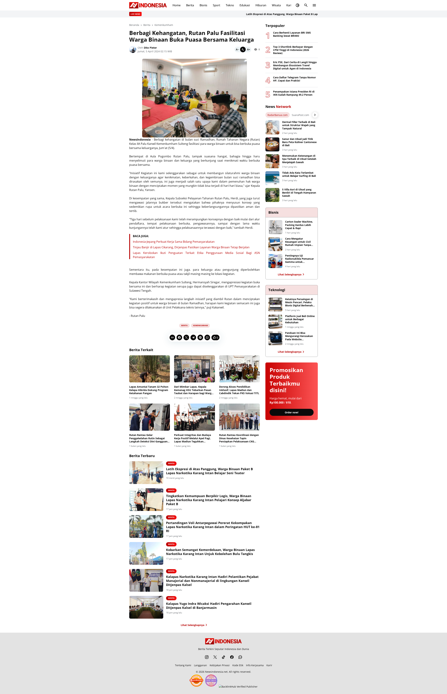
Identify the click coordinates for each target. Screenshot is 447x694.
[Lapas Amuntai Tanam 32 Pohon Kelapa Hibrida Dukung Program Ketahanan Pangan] (149, 369)
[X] (186, 337)
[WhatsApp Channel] (240, 657)
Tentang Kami (183, 665)
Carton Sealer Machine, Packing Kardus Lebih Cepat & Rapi (299, 225)
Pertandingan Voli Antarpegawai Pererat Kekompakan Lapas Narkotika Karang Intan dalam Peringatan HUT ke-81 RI (212, 527)
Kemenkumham (200, 325)
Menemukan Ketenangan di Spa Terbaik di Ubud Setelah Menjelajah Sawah (299, 159)
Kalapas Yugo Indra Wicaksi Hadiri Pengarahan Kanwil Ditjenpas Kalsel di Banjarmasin (208, 606)
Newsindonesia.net (216, 671)
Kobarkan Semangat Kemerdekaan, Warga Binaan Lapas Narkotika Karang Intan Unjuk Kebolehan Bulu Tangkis (210, 552)
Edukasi (245, 5)
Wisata (276, 5)
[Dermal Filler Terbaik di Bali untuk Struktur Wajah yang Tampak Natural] (272, 127)
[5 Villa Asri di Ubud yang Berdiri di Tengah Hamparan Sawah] (272, 195)
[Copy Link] (172, 337)
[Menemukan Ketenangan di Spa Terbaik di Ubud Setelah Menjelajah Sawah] (272, 161)
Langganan (200, 665)
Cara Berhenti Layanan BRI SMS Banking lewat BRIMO (292, 34)
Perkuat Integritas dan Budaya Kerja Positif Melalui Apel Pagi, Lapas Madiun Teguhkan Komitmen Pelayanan (192, 438)
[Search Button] (305, 5)
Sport (216, 5)
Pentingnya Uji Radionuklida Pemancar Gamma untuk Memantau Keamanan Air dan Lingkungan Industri (299, 259)
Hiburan (260, 5)
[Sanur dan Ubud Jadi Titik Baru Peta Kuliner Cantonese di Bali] (272, 144)
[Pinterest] (200, 337)
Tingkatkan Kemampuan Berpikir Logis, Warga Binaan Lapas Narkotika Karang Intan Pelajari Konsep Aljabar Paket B (208, 500)
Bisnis (203, 5)
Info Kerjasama (255, 665)
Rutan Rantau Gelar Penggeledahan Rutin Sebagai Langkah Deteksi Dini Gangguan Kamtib (148, 438)
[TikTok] (223, 657)
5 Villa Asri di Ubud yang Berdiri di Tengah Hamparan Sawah (299, 192)
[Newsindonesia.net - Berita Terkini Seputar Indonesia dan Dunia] (148, 5)
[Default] (243, 49)
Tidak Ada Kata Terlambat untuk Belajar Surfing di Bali (299, 174)
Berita (190, 5)
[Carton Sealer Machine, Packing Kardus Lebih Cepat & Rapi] (275, 227)
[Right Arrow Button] (315, 115)
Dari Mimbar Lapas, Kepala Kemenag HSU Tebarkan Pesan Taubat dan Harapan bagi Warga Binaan (193, 390)
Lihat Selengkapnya (192, 625)
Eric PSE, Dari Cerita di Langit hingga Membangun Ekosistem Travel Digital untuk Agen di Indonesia (295, 65)
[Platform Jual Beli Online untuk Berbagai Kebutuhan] (275, 322)
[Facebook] (179, 337)
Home (177, 5)
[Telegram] (193, 337)
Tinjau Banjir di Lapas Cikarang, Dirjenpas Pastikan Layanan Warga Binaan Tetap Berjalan (191, 247)
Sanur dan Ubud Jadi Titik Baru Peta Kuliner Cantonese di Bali (299, 142)
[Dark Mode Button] (297, 5)
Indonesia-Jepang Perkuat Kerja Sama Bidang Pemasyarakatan (174, 242)
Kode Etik (237, 665)
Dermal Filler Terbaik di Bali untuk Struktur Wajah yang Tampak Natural (298, 125)
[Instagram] (206, 657)
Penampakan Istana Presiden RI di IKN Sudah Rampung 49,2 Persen (293, 93)
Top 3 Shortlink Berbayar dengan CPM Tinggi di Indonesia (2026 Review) (293, 50)
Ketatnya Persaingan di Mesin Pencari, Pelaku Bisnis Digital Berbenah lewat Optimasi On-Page (299, 302)
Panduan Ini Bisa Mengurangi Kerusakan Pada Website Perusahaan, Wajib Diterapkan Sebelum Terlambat (299, 336)
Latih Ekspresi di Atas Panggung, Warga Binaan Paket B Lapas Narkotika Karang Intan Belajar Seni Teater (290, 14)
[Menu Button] (314, 5)
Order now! (291, 412)
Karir (289, 5)
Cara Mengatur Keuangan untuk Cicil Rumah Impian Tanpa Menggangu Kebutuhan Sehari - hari (299, 242)
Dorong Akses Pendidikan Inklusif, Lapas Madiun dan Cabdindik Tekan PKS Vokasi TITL (239, 390)
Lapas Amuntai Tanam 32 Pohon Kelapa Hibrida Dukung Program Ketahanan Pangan (148, 390)
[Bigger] (248, 49)
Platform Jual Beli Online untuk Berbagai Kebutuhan (300, 319)
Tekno (230, 5)
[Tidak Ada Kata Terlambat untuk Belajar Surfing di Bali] (272, 178)
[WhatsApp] (207, 337)
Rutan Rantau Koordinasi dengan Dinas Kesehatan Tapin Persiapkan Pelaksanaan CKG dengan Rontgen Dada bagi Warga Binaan (239, 438)
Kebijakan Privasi (220, 665)
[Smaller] (237, 49)
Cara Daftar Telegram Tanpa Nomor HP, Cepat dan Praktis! (294, 79)
